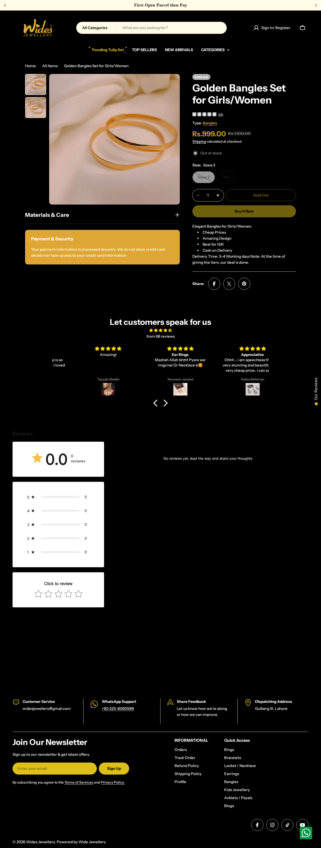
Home (30, 65)
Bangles (210, 123)
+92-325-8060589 (118, 708)
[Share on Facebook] (214, 284)
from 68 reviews (160, 336)
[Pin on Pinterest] (244, 284)
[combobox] (151, 28)
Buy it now (244, 211)
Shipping (199, 141)
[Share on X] (229, 284)
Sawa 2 (206, 179)
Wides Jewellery (40, 841)
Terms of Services (78, 782)
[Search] (220, 28)
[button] (156, 402)
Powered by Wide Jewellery (81, 841)
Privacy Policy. (113, 782)
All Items (50, 65)
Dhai (228, 179)
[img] (204, 115)
